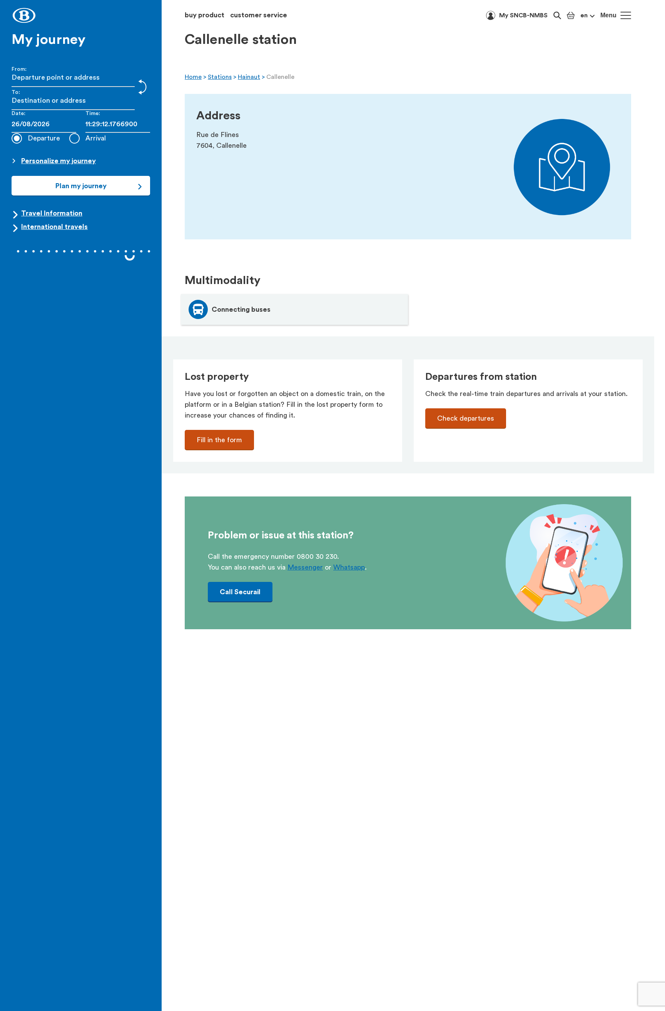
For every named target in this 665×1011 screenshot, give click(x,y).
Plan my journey (81, 185)
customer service (258, 15)
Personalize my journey (58, 160)
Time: (92, 113)
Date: (18, 113)
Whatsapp (349, 567)
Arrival (95, 138)
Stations (220, 77)
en (584, 15)
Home (193, 77)
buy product (204, 15)
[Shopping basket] (571, 15)
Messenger (305, 567)
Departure (44, 138)
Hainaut (249, 77)
